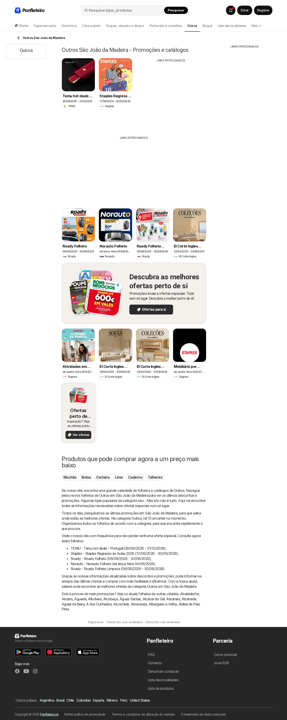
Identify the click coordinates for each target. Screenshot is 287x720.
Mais (255, 26)
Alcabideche (189, 594)
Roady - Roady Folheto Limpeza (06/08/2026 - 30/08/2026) (117, 568)
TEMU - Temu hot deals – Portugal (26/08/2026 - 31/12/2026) (118, 548)
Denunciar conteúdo (163, 671)
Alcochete (121, 604)
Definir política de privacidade (84, 714)
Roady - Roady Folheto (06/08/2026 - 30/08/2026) (111, 558)
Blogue (208, 26)
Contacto (155, 663)
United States (140, 700)
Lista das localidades (232, 26)
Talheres (155, 477)
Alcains (67, 599)
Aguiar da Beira (73, 604)
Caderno (135, 477)
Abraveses (139, 604)
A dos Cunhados (99, 604)
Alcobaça (110, 599)
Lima (119, 477)
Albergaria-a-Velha (163, 604)
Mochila (69, 477)
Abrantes (173, 599)
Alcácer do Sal (154, 599)
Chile (70, 700)
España (98, 700)
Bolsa (86, 477)
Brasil (60, 700)
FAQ (151, 654)
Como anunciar (225, 654)
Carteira (103, 477)
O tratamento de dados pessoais (203, 714)
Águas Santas (130, 599)
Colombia (83, 700)
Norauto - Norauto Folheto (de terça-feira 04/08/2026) (113, 564)
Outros (179, 490)
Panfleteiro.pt (49, 714)
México (112, 700)
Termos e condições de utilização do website (143, 714)
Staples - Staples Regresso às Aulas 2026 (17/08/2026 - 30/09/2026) (124, 553)
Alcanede (189, 599)
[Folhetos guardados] (230, 10)
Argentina (46, 700)
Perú (123, 700)
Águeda (80, 599)
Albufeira (94, 599)
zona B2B (221, 663)
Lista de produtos (161, 688)
